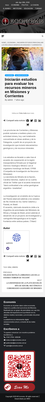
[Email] (7, 248)
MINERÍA (15, 267)
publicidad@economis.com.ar (16, 343)
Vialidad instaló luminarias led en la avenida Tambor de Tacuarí (21, 275)
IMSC (28, 399)
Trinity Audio (22, 113)
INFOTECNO (17, 8)
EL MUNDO (7, 8)
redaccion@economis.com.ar (16, 340)
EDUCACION (28, 8)
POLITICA (25, 4)
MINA (9, 267)
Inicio (7, 4)
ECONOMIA (15, 4)
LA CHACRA (35, 4)
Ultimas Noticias (21, 75)
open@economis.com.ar (14, 346)
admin (10, 100)
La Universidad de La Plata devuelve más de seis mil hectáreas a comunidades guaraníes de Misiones (24, 284)
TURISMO (38, 8)
